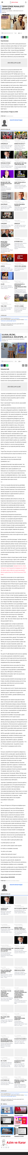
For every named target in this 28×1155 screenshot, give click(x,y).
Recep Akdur (17, 238)
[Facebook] (2, 1147)
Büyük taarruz (8, 880)
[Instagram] (6, 1147)
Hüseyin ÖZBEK (17, 1077)
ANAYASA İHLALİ (18, 1115)
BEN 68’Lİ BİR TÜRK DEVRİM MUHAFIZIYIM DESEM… (6, 184)
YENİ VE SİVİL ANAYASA (20, 266)
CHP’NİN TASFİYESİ (5, 1136)
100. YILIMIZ (4, 1060)
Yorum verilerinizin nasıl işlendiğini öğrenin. (14, 320)
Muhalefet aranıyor (9, 115)
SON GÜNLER (4, 204)
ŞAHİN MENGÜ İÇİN (5, 927)
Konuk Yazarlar (9, 339)
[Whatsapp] (8, 1147)
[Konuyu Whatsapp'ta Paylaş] (7, 37)
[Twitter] (4, 1147)
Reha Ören (3, 160)
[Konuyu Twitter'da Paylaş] (4, 37)
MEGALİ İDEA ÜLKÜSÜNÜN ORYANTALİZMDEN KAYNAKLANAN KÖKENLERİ (5, 244)
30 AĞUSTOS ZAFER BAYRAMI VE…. (19, 1061)
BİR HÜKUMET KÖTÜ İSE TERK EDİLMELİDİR (20, 163)
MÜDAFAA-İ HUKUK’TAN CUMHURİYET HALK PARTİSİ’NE (20, 1081)
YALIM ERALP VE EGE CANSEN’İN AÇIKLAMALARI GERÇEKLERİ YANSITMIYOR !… (6, 993)
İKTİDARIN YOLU (18, 241)
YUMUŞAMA (4, 223)
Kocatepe (14, 880)
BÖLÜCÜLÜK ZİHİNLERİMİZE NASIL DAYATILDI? (19, 1018)
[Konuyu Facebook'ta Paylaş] (2, 37)
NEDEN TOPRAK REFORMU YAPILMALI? (19, 928)
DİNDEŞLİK (17, 223)
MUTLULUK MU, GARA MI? (20, 908)
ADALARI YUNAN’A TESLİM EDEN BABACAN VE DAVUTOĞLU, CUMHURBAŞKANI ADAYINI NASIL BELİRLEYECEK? (20, 994)
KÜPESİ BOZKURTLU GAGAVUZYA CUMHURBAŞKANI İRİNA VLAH (20, 286)
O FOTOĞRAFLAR (5, 1080)
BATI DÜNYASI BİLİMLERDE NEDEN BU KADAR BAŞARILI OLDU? (7, 1040)
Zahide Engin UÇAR (18, 967)
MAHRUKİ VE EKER (19, 1136)
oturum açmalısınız (15, 318)
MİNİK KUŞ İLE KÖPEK (19, 970)
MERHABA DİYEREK (5, 163)
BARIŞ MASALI (4, 1115)
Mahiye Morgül (4, 179)
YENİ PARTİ (17, 1126)
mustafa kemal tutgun (16, 120)
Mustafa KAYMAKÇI (5, 238)
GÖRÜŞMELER (4, 143)
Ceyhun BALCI (17, 140)
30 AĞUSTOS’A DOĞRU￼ (20, 1039)
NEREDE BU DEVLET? (19, 143)
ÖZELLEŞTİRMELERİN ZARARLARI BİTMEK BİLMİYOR (6, 972)
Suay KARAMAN (9, 10)
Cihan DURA (16, 160)
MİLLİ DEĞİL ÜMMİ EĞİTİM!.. (5, 1017)
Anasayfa (4, 10)
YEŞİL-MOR (3, 306)
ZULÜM (2, 284)
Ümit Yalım (3, 987)
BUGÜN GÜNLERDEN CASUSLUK (19, 205)
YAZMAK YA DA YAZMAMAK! (4, 909)
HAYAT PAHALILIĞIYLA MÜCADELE (20, 183)
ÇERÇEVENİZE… (5, 1126)
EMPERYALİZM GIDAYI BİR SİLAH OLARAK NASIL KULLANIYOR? (7, 950)
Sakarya (17, 880)
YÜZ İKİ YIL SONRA (19, 306)
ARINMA (3, 266)
